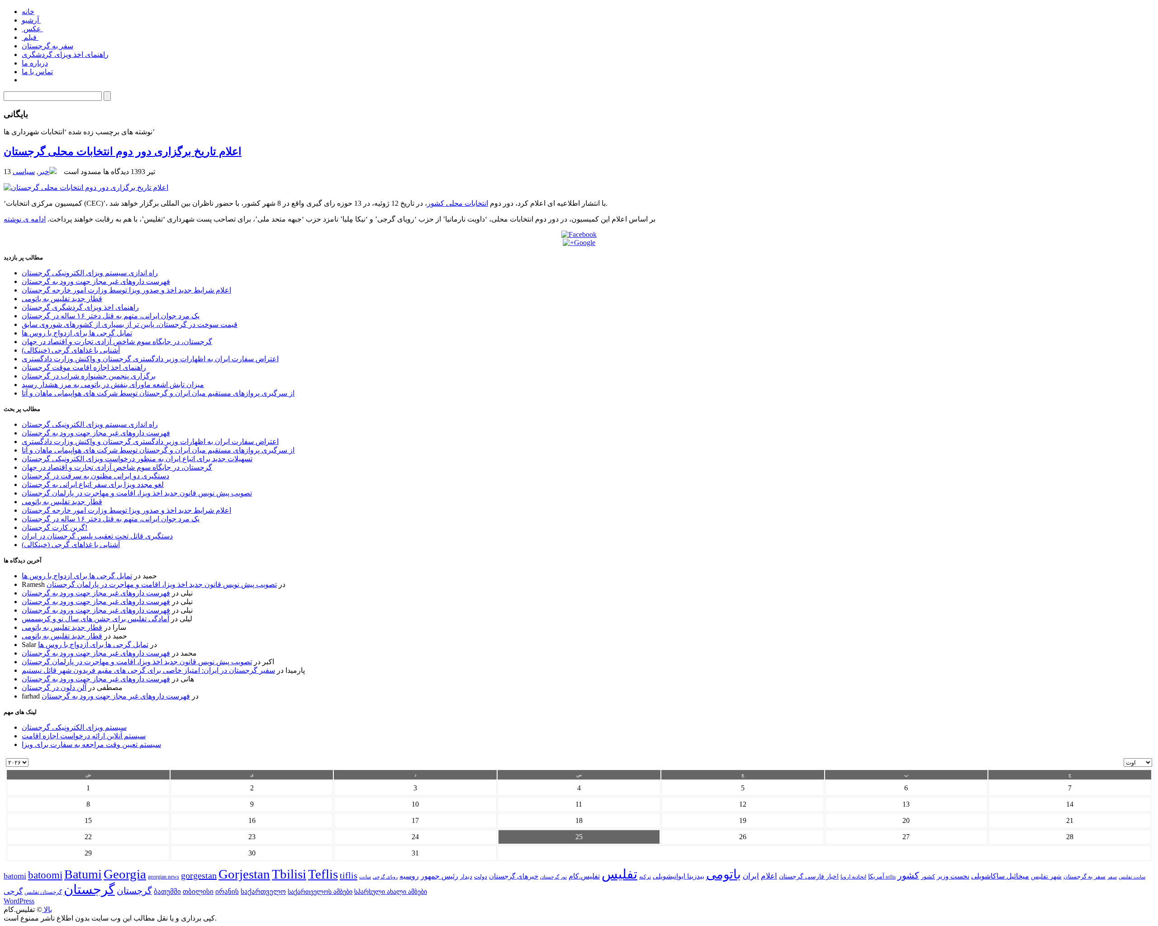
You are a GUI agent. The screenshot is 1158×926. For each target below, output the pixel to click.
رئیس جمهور (439, 876)
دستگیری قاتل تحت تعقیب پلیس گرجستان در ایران (97, 536)
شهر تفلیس (1046, 876)
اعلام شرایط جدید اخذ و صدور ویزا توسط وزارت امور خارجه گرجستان (126, 290)
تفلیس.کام (584, 876)
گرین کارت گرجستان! (54, 527)
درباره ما (35, 63)
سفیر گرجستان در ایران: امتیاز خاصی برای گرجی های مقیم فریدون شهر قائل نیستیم (148, 670)
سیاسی (24, 171)
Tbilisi (289, 874)
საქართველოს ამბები (320, 891)
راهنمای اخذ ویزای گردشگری (65, 54)
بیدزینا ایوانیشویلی (678, 876)
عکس (32, 29)
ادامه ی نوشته (25, 219)
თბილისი (198, 891)
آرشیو (31, 20)
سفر (1112, 876)
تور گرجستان (553, 876)
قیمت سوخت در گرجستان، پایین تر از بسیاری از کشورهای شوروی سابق (129, 324)
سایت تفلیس (1132, 876)
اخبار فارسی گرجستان (809, 876)
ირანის (227, 891)
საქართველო (263, 891)
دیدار (466, 876)
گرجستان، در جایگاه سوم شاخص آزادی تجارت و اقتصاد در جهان (117, 341)
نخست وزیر (953, 876)
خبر (43, 171)
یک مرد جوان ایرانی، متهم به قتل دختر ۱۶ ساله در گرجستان (110, 316)
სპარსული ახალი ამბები (390, 891)
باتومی (723, 874)
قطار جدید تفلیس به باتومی (62, 298)
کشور (928, 877)
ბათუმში (167, 891)
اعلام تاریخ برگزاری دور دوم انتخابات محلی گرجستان (123, 151)
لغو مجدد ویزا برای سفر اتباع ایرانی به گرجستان (93, 484)
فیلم (30, 37)
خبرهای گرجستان (513, 876)
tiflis (348, 875)
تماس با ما (37, 72)
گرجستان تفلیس (43, 892)
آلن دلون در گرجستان (54, 687)
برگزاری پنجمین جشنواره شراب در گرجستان (89, 376)
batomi (15, 875)
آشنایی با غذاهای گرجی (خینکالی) (71, 350)
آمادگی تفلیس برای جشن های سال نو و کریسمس (95, 619)
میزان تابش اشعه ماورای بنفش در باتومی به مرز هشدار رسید (113, 384)
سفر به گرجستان (47, 46)
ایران (751, 876)
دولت (480, 876)
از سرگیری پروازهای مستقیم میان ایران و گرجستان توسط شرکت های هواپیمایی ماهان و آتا (158, 393)
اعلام (769, 876)
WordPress (19, 901)
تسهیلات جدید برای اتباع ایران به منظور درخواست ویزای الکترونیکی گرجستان (137, 459)
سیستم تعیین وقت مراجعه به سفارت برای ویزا (91, 744)
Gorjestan (244, 874)
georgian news (163, 877)
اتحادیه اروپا (853, 877)
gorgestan (199, 875)
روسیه (409, 876)
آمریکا (876, 876)
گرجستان (89, 889)
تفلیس (619, 874)
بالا (47, 909)
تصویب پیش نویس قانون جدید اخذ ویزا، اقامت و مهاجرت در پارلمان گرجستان (137, 493)
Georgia (125, 874)
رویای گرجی (385, 876)
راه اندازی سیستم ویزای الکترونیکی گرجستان (90, 273)
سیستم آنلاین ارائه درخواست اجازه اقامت (84, 736)
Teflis (323, 874)
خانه (28, 11)
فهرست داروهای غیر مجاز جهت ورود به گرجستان (96, 281)
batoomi (45, 875)
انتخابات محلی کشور (457, 203)
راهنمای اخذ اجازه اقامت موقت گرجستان (84, 367)
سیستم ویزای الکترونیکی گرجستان (74, 727)
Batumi (83, 874)
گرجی (13, 891)
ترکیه (645, 877)
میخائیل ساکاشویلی (1000, 876)
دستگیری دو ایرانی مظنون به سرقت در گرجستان (95, 476)
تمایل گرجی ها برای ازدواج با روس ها (77, 333)
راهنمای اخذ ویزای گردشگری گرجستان (80, 307)
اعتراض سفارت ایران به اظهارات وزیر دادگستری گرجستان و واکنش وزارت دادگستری (150, 359)
